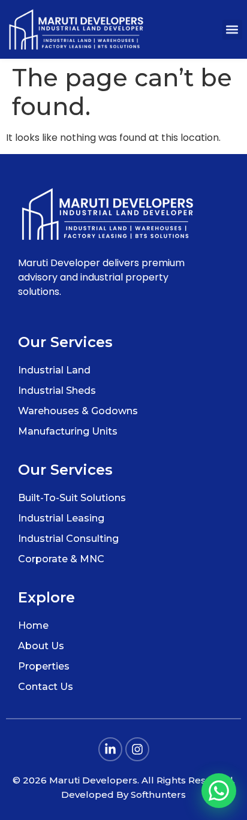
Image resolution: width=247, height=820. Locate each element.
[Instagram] (137, 749)
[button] (232, 30)
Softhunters (158, 794)
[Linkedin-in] (110, 749)
